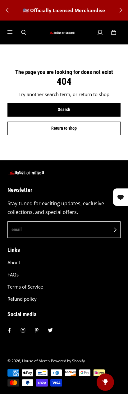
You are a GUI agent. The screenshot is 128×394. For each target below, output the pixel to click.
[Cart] (114, 32)
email (16, 229)
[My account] (100, 32)
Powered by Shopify (68, 361)
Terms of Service (25, 287)
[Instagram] (23, 330)
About (13, 262)
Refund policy (22, 299)
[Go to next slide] (120, 10)
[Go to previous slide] (7, 10)
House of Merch (36, 361)
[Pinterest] (36, 330)
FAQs (13, 274)
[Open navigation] (14, 32)
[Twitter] (50, 330)
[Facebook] (9, 330)
